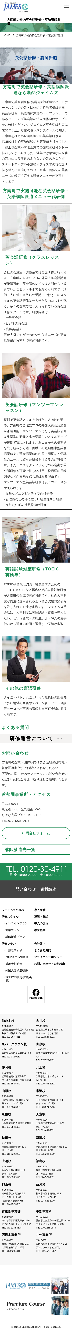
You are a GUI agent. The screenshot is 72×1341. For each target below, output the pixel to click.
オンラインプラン (16, 923)
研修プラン (9, 943)
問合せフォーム (38, 833)
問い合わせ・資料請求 (36, 889)
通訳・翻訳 (41, 916)
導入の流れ (41, 923)
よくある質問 (42, 950)
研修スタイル (10, 916)
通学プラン (12, 930)
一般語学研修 (13, 950)
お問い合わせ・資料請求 (49, 963)
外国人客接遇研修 (16, 970)
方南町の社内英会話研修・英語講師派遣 (39, 35)
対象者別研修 (13, 963)
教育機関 (39, 930)
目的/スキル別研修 (16, 956)
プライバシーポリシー (48, 956)
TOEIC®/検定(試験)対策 (19, 979)
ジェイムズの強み (13, 909)
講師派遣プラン (15, 936)
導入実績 (39, 909)
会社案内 (39, 943)
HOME (6, 35)
